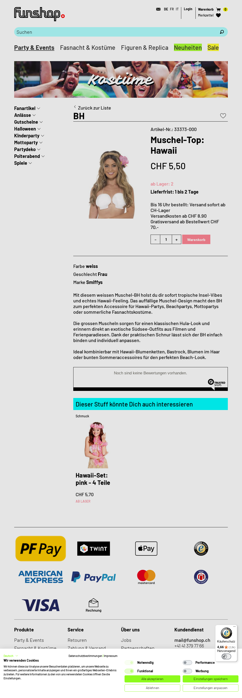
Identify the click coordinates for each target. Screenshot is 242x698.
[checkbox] (129, 662)
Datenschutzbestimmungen (85, 655)
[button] (11, 655)
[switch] (226, 656)
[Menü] (234, 627)
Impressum (110, 655)
